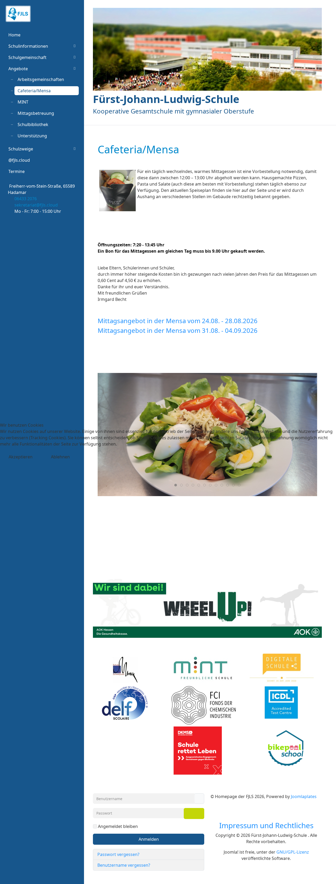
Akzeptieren (21, 457)
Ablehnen (60, 457)
